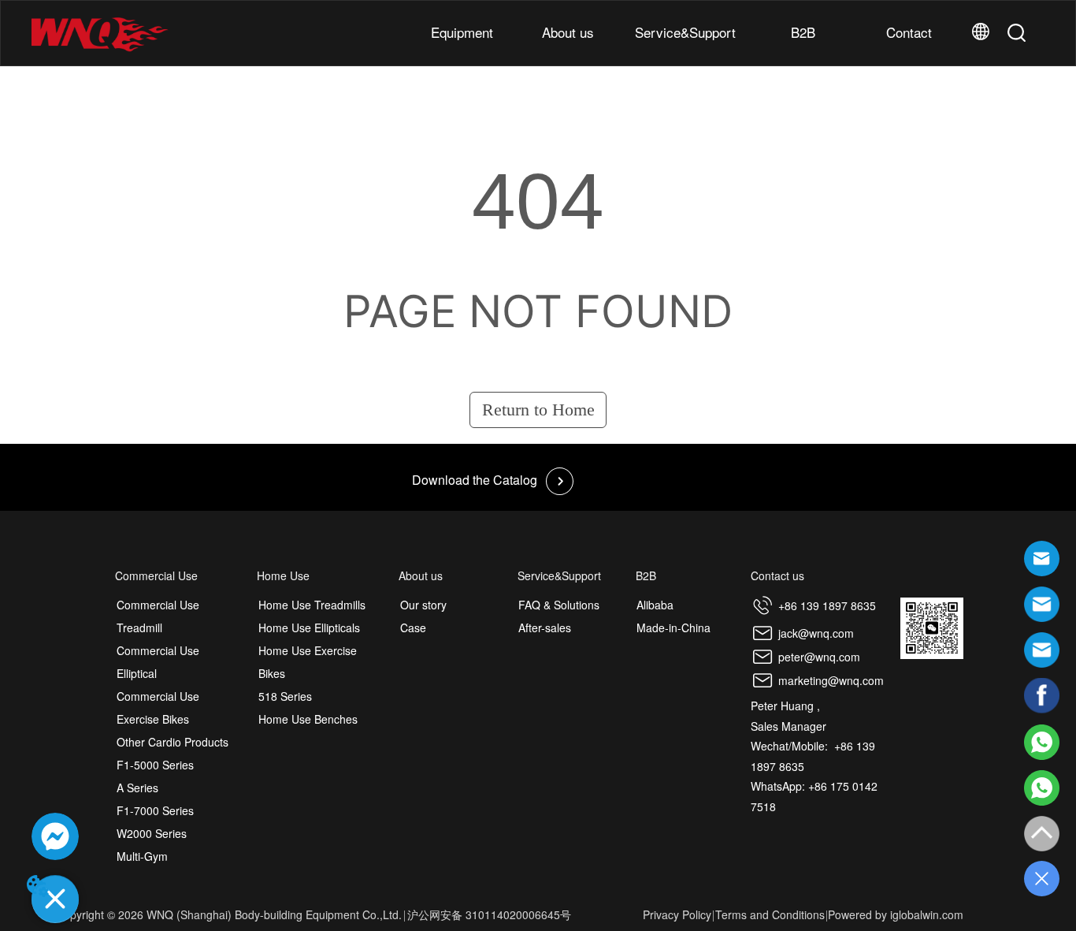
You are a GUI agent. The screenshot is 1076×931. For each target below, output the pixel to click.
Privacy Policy (677, 914)
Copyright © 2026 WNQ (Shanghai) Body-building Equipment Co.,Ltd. (229, 914)
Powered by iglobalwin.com (895, 914)
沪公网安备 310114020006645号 (489, 914)
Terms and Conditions (770, 914)
